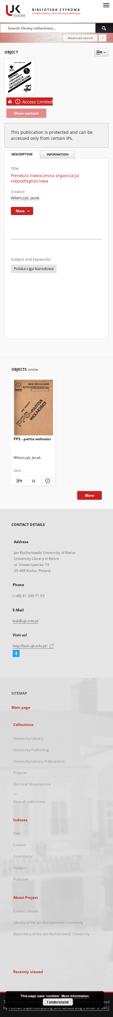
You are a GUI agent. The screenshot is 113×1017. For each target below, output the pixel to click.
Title (17, 833)
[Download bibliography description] (18, 481)
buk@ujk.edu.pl (26, 620)
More (89, 495)
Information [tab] (57, 154)
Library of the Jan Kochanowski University (48, 922)
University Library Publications (39, 761)
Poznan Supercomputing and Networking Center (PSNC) (59, 1007)
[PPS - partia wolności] (33, 408)
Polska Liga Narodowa (34, 268)
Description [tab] (22, 154)
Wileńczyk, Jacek (25, 198)
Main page (20, 707)
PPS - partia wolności (32, 438)
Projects (20, 772)
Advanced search (80, 38)
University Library (28, 738)
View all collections (29, 801)
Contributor (23, 856)
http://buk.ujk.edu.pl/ (31, 645)
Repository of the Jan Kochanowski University (51, 933)
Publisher (21, 879)
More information (75, 996)
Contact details (26, 911)
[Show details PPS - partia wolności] (47, 481)
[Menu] (106, 5)
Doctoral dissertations (32, 784)
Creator (20, 844)
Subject (19, 867)
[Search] (104, 28)
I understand (57, 1002)
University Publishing (31, 749)
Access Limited (37, 102)
